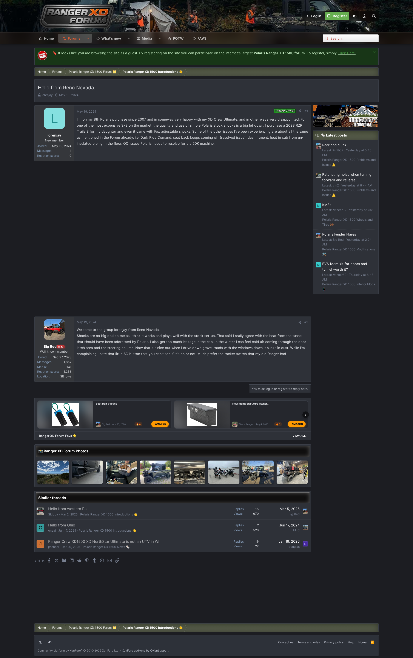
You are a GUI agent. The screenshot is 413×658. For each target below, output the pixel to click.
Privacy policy (334, 642)
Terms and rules (308, 642)
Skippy (53, 514)
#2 (306, 322)
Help (351, 642)
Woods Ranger (246, 424)
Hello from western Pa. (68, 509)
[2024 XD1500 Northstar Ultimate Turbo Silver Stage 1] (87, 472)
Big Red (106, 424)
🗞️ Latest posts (334, 135)
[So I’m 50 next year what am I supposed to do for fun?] (121, 472)
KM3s (326, 205)
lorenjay (47, 95)
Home (49, 38)
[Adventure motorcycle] (224, 472)
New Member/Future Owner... (251, 403)
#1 (306, 111)
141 (68, 367)
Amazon (160, 423)
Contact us (285, 642)
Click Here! (347, 53)
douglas (294, 546)
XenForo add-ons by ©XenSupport (145, 650)
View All (300, 435)
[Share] (300, 111)
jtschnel (53, 547)
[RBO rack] (292, 472)
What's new (111, 38)
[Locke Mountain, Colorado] (53, 472)
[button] (364, 16)
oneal (52, 530)
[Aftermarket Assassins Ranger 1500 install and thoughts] (190, 472)
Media (147, 38)
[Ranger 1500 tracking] (258, 472)
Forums (74, 38)
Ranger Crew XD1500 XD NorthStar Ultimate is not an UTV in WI (103, 541)
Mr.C (296, 530)
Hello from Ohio (61, 525)
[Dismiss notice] (374, 52)
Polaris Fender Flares (339, 234)
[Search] (374, 16)
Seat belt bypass (106, 403)
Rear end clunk (334, 145)
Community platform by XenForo (78, 650)
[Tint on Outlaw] (155, 472)
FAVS (201, 38)
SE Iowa (65, 376)
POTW (178, 38)
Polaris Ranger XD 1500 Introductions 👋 (108, 514)
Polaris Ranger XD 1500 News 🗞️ (106, 547)
